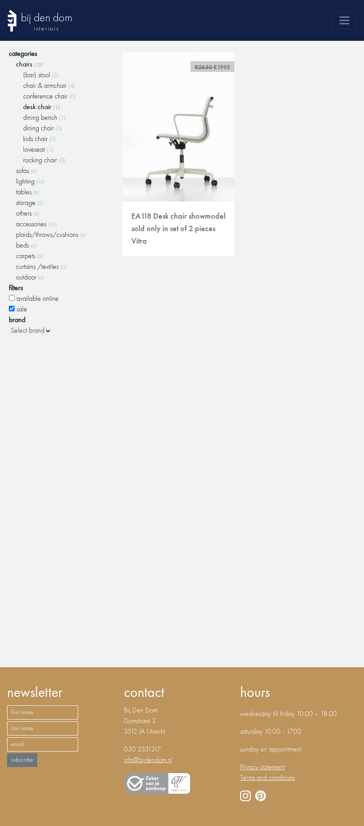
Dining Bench (44, 118)
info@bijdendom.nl (148, 760)
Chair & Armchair (49, 86)
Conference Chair (49, 96)
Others (27, 213)
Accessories (36, 224)
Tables (27, 192)
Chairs (29, 64)
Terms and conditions (267, 778)
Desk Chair (41, 107)
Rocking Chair (44, 160)
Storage (29, 203)
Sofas (26, 171)
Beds (26, 245)
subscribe (22, 760)
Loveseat (38, 149)
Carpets (29, 256)
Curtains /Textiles (41, 267)
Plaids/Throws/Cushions (51, 235)
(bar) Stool (41, 75)
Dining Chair (42, 128)
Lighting (30, 181)
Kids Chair (39, 139)
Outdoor (30, 277)
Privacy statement (262, 767)
